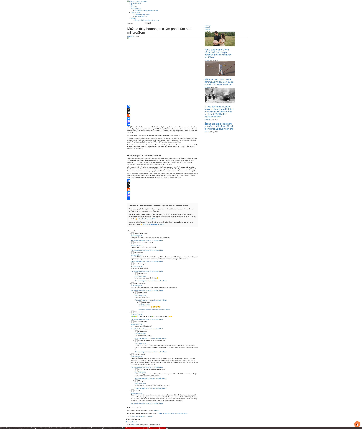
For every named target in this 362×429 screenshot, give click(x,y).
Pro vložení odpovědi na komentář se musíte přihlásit (147, 240)
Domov (133, 5)
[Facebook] (162, 106)
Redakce (130, 36)
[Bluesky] (162, 118)
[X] (162, 109)
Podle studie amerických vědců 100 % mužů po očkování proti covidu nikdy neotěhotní (218, 53)
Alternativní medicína (141, 16)
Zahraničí (134, 7)
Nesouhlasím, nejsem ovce (157, 428)
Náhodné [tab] (207, 29)
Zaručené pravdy (136, 9)
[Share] (162, 124)
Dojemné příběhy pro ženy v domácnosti (147, 20)
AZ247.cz (135, 425)
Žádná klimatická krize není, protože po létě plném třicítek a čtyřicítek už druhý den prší (219, 126)
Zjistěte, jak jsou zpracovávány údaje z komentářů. (173, 413)
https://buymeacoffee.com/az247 (153, 224)
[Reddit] (162, 115)
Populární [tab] (207, 28)
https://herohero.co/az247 (146, 219)
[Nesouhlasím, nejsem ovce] (167, 428)
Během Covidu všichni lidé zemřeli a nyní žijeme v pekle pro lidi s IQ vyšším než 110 (219, 82)
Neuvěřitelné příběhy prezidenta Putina (146, 10)
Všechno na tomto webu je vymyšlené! (141, 416)
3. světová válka (136, 3)
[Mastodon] (162, 121)
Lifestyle (133, 18)
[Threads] (162, 112)
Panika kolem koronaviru (142, 14)
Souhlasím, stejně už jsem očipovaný (137, 428)
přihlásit (156, 410)
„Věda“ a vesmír (136, 12)
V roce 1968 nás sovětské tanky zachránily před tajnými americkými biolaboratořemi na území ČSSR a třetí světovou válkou (219, 111)
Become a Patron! (131, 422)
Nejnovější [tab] (208, 26)
